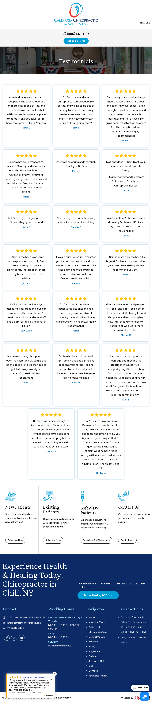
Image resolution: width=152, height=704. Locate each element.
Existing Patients (51, 509)
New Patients (18, 507)
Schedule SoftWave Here (96, 540)
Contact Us (128, 507)
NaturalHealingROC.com (98, 595)
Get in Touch (127, 540)
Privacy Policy (63, 697)
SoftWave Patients (90, 510)
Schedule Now (15, 540)
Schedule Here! (76, 40)
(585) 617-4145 (78, 34)
